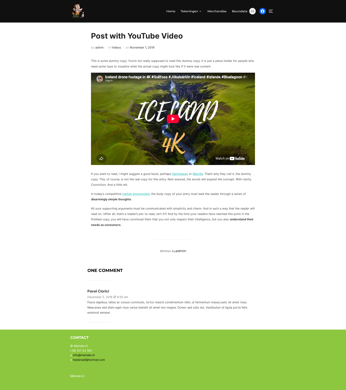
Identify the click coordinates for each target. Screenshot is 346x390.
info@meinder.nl (84, 355)
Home (170, 11)
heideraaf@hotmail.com (89, 360)
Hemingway (180, 174)
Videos (116, 47)
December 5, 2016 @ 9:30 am (107, 297)
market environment (136, 194)
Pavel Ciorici (98, 291)
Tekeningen (189, 11)
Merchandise (217, 11)
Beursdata (239, 11)
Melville (198, 174)
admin (99, 47)
